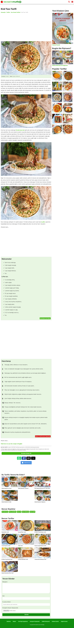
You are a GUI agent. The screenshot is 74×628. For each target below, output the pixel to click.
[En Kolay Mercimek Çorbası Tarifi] (57, 76)
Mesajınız (4, 582)
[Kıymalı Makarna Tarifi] (57, 129)
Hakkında (9, 621)
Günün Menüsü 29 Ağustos (60, 65)
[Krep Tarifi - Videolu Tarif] (67, 86)
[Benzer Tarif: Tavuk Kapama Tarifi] (10, 539)
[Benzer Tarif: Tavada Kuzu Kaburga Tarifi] (43, 552)
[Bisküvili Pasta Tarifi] (67, 119)
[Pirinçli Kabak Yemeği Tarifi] (57, 108)
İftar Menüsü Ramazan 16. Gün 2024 (42, 488)
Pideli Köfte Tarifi (5, 532)
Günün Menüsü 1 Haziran (23, 488)
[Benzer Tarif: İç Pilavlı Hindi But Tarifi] (26, 552)
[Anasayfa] (11, 2)
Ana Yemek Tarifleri (15, 12)
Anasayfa (3, 12)
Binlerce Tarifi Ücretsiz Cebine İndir (42, 436)
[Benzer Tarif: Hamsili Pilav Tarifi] (26, 525)
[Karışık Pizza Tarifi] (67, 129)
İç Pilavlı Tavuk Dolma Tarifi (40, 532)
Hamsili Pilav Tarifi (22, 532)
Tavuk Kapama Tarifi (6, 545)
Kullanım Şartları (55, 621)
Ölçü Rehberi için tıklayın (45, 318)
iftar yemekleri (12, 511)
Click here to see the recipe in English (11, 443)
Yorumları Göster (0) (26, 453)
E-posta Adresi (6, 602)
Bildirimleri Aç (27, 462)
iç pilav (43, 222)
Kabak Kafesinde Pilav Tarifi (7, 573)
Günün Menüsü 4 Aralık (6, 501)
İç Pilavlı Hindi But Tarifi (23, 559)
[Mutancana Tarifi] (67, 97)
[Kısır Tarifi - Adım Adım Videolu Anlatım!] (67, 76)
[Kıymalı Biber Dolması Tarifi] (67, 108)
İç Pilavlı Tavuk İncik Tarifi (7, 559)
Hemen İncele (56, 45)
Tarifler (8, 12)
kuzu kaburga (25, 511)
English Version (64, 621)
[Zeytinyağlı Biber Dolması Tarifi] (57, 86)
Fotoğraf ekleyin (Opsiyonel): (10, 608)
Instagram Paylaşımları (35, 621)
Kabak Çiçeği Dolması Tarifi (40, 545)
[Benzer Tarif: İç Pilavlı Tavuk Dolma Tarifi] (43, 525)
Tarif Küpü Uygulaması (23, 621)
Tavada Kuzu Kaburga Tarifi (40, 559)
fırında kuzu (5, 511)
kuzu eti (19, 511)
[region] (26, 27)
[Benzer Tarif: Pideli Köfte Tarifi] (10, 525)
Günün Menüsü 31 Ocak (6, 488)
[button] (19, 458)
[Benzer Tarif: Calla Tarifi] (26, 539)
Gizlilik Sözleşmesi (46, 621)
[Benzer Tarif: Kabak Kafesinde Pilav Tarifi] (10, 566)
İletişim (14, 621)
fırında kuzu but (20, 130)
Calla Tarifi (20, 545)
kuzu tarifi (32, 511)
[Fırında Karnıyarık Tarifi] (57, 119)
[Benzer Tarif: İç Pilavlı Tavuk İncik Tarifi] (10, 552)
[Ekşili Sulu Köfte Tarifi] (57, 97)
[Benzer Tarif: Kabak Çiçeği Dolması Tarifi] (43, 539)
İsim (3, 596)
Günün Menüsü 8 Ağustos (40, 501)
